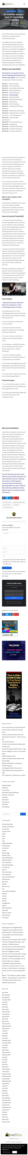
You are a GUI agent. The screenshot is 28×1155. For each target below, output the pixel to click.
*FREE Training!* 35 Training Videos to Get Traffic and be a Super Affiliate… (12, 935)
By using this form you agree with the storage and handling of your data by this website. (14, 562)
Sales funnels (5, 886)
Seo (3, 889)
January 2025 (5, 1014)
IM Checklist (6, 203)
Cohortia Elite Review (8, 742)
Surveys (4, 896)
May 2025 (4, 1004)
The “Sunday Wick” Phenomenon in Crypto (13, 775)
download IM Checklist (19, 502)
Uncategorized (6, 903)
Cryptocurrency (6, 831)
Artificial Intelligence (8, 826)
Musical (4, 869)
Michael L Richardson (8, 795)
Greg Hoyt (5, 797)
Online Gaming (6, 874)
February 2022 (6, 1052)
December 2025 (6, 1000)
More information (6, 1152)
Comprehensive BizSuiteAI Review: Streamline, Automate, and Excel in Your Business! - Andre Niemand (13, 966)
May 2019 (4, 1114)
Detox (3, 836)
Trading (4, 900)
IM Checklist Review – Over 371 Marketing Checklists (14, 17)
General (4, 850)
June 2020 (5, 1088)
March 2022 (5, 1050)
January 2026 (5, 997)
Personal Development (8, 877)
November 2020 (6, 1076)
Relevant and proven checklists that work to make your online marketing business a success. (12, 305)
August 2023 (5, 1028)
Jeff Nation (5, 787)
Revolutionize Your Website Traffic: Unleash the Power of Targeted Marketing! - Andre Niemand (14, 942)
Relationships (6, 879)
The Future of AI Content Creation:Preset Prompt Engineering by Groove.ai (14, 980)
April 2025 (5, 1007)
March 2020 (5, 1095)
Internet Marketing (11, 11)
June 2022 (5, 1045)
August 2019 (5, 1110)
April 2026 (5, 992)
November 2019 (6, 1102)
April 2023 (5, 1038)
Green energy (5, 853)
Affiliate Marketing (7, 824)
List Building (5, 867)
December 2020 (6, 1074)
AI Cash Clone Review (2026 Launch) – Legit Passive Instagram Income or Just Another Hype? (14, 751)
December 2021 (6, 1055)
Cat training (5, 829)
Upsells (4, 905)
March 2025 (5, 1009)
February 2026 (6, 995)
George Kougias (6, 785)
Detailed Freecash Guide (8, 756)
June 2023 (5, 1033)
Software (4, 893)
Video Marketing (6, 908)
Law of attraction (6, 862)
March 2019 (5, 1119)
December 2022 (6, 1040)
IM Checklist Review (8, 507)
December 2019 (6, 1100)
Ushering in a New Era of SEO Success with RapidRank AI (13, 971)
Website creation (6, 912)
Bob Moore (5, 804)
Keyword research (7, 860)
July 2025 (4, 1002)
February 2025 (6, 1011)
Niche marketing (6, 872)
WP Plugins (5, 917)
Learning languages (7, 865)
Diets (3, 838)
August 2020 (5, 1083)
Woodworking (6, 915)
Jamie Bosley (5, 807)
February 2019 (6, 1122)
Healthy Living (6, 855)
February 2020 (6, 1098)
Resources (5, 881)
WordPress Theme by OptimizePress (14, 1141)
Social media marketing (8, 891)
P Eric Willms (5, 790)
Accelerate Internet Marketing (10, 792)
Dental (4, 834)
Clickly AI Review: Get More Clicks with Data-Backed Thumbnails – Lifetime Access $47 (14, 737)
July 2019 (4, 1112)
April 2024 (5, 1019)
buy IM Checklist (7, 502)
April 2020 (5, 1093)
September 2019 (6, 1107)
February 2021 (6, 1069)
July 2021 (4, 1057)
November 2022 (6, 1043)
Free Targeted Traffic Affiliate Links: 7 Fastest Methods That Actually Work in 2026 (12, 770)
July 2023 (4, 1031)
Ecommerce (5, 848)
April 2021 (5, 1064)
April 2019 (5, 1117)
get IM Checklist (7, 504)
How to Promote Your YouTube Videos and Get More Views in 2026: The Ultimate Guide (13, 730)
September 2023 (6, 1026)
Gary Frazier (5, 799)
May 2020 (4, 1090)
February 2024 (6, 1023)
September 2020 (6, 1081)
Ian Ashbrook (5, 802)
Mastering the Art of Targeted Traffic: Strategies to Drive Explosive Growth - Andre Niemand (12, 930)
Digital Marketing (7, 843)
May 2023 (4, 1035)
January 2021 (5, 1071)
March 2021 (5, 1067)
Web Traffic (5, 910)
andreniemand (14, 517)
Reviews (20, 11)
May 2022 (4, 1047)
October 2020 (5, 1078)
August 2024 (5, 1016)
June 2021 (4, 1059)
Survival (4, 898)
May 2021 (4, 1062)
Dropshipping (6, 846)
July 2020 (4, 1086)
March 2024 (5, 1021)
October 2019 (5, 1105)
